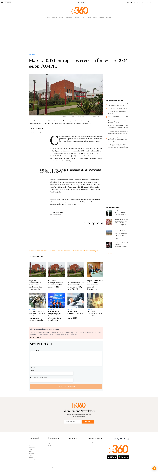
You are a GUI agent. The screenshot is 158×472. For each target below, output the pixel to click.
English (138, 2)
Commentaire (35, 350)
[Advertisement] (79, 35)
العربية (154, 2)
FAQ (68, 442)
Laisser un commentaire (66, 386)
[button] (154, 468)
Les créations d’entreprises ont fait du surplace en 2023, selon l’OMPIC (70, 171)
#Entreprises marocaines (38, 251)
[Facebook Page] (115, 438)
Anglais (146, 2)
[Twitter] (118, 438)
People (95, 17)
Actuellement (32, 17)
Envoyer (87, 421)
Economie (54, 17)
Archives (50, 445)
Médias (83, 17)
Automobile (31, 453)
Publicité (50, 444)
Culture (77, 17)
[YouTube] (121, 438)
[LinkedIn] (125, 438)
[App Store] (112, 457)
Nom (32, 370)
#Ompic (52, 251)
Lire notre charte (35, 337)
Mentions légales (90, 442)
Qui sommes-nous (52, 442)
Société (61, 17)
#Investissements (64, 251)
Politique (47, 17)
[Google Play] (123, 457)
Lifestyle (101, 17)
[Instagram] (128, 438)
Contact (69, 444)
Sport (89, 17)
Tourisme (108, 17)
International (69, 17)
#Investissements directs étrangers (85, 251)
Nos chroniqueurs (33, 459)
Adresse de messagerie (38, 377)
